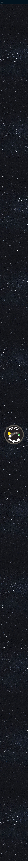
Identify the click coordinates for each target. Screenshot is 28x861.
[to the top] (27, 2)
